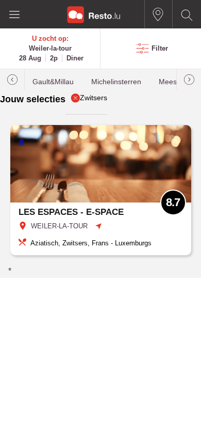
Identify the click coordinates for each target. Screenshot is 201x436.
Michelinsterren (116, 82)
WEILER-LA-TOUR (59, 226)
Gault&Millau (53, 82)
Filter (160, 48)
